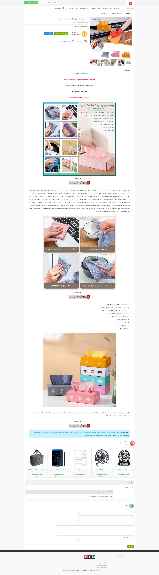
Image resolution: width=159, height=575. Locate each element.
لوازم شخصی (116, 8)
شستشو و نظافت (112, 435)
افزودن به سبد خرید (59, 33)
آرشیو (127, 444)
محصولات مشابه (115, 13)
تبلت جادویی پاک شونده (59, 469)
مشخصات (128, 13)
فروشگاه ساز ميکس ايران (72, 570)
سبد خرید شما (31, 2)
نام (133, 510)
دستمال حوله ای (50, 432)
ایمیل (133, 517)
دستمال (57, 432)
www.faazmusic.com (102, 567)
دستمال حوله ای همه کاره (38, 432)
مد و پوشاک (83, 8)
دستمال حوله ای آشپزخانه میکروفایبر (82, 432)
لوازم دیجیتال (105, 8)
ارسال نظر (130, 546)
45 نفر (46, 33)
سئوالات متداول (103, 563)
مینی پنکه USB (102, 469)
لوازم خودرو (93, 8)
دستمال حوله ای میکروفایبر (100, 435)
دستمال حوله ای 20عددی (66, 432)
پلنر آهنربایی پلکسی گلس (80, 469)
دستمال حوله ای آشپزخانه (98, 432)
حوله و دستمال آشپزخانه (123, 435)
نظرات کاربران (102, 13)
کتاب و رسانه (57, 8)
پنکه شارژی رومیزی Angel (123, 469)
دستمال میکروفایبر (88, 435)
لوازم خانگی (128, 8)
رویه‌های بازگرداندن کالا (101, 565)
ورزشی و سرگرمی (70, 8)
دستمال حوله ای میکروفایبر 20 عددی (114, 432)
